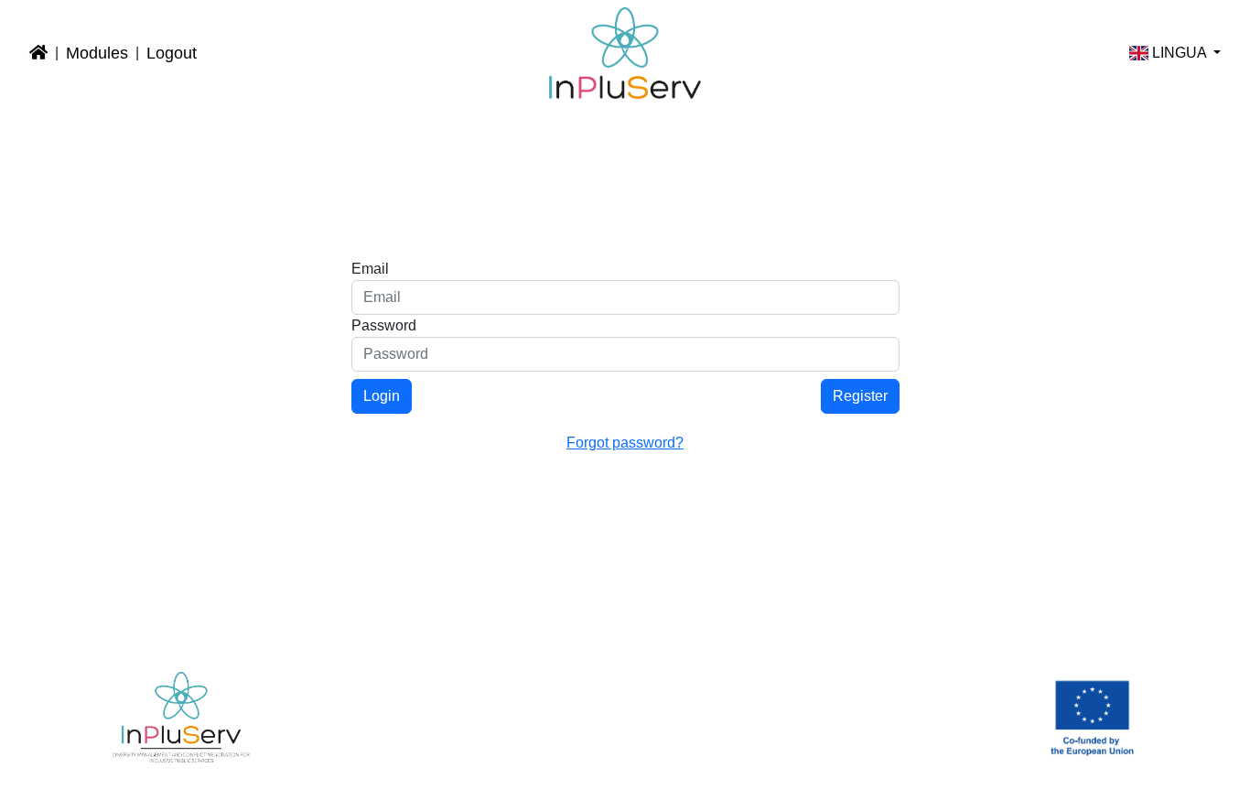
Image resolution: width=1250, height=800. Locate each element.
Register (860, 396)
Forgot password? (625, 442)
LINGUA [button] (1179, 52)
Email (370, 268)
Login (381, 396)
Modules (97, 53)
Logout (171, 53)
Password (383, 325)
